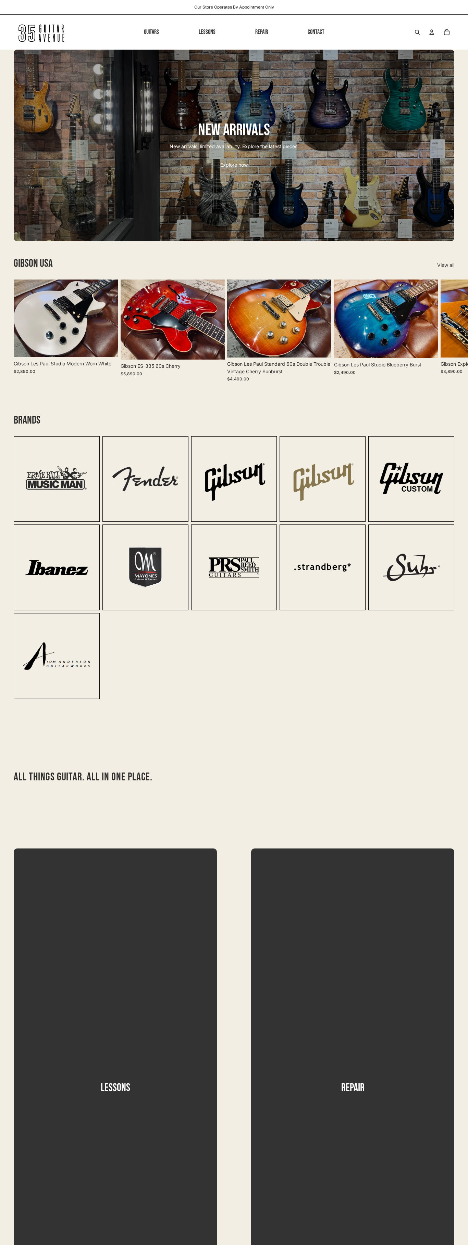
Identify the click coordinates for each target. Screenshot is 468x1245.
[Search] (417, 32)
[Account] (431, 32)
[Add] (107, 346)
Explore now (234, 165)
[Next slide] (446, 330)
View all (445, 265)
